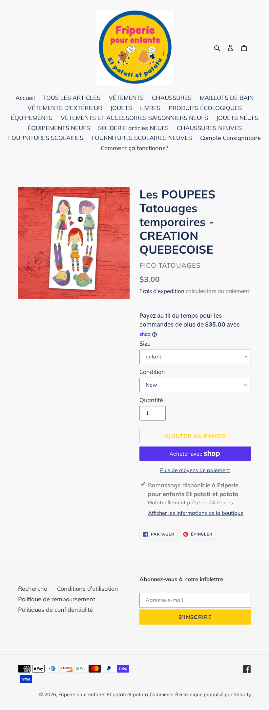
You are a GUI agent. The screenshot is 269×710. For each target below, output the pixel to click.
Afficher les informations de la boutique (195, 513)
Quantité (151, 400)
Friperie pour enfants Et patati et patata (103, 694)
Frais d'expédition (161, 290)
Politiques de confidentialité (55, 609)
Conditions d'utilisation (87, 588)
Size (145, 343)
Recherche (32, 588)
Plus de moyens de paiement (195, 470)
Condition (152, 372)
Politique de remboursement (56, 599)
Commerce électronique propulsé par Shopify (200, 694)
